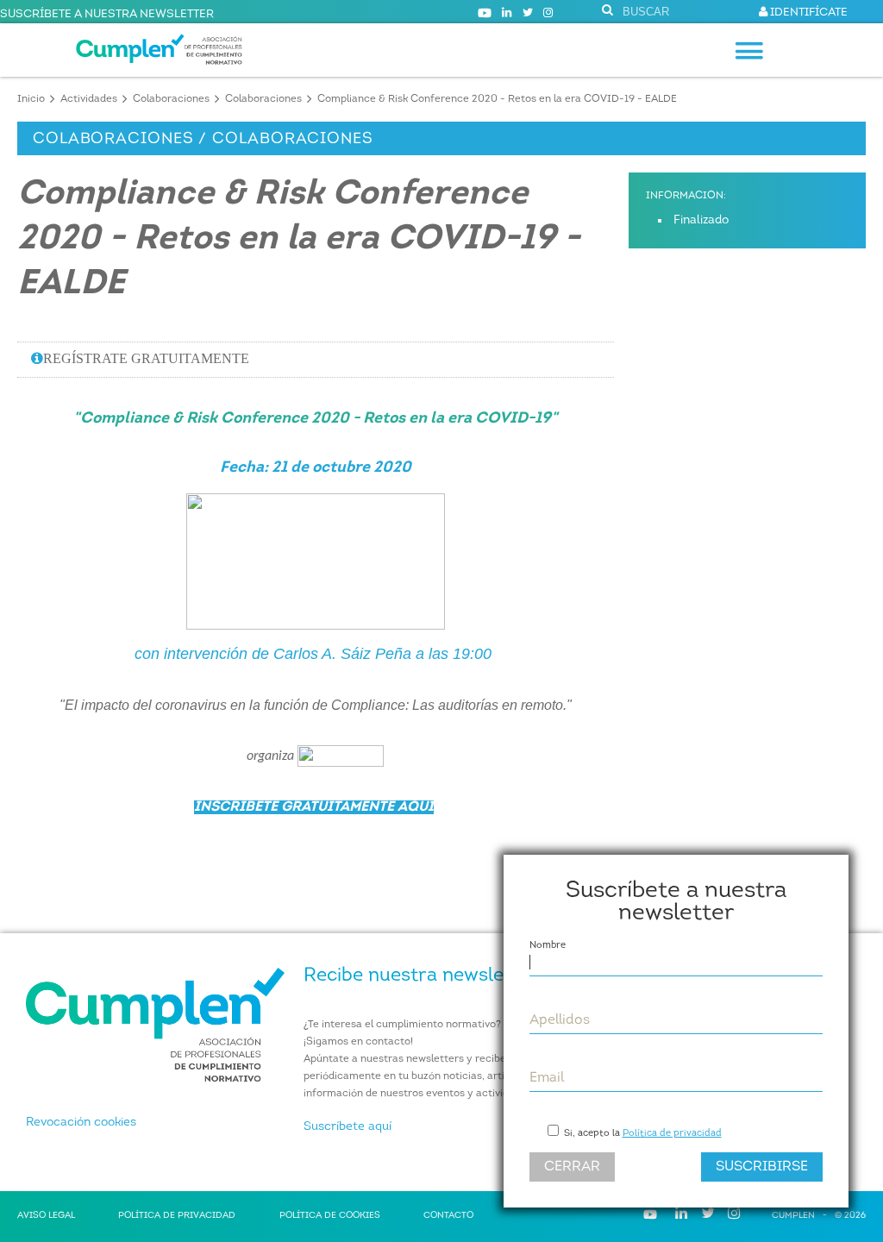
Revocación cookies (81, 1122)
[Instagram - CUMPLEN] (548, 13)
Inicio (31, 99)
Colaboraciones (171, 99)
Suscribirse (762, 1167)
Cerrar (572, 1167)
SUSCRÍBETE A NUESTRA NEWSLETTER (107, 14)
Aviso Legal (46, 1215)
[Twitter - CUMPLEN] (528, 13)
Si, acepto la (641, 1133)
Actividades (88, 99)
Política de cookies (329, 1215)
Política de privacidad (672, 1133)
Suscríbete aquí (347, 1126)
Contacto (448, 1215)
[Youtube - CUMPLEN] (485, 13)
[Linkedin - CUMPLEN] (506, 13)
